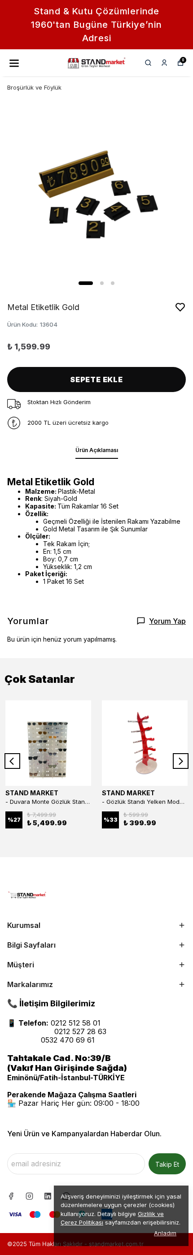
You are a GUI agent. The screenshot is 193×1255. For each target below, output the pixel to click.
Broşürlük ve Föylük (34, 87)
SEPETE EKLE (96, 379)
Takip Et (167, 1164)
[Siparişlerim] (164, 62)
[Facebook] (11, 1196)
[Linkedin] (48, 1196)
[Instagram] (29, 1196)
